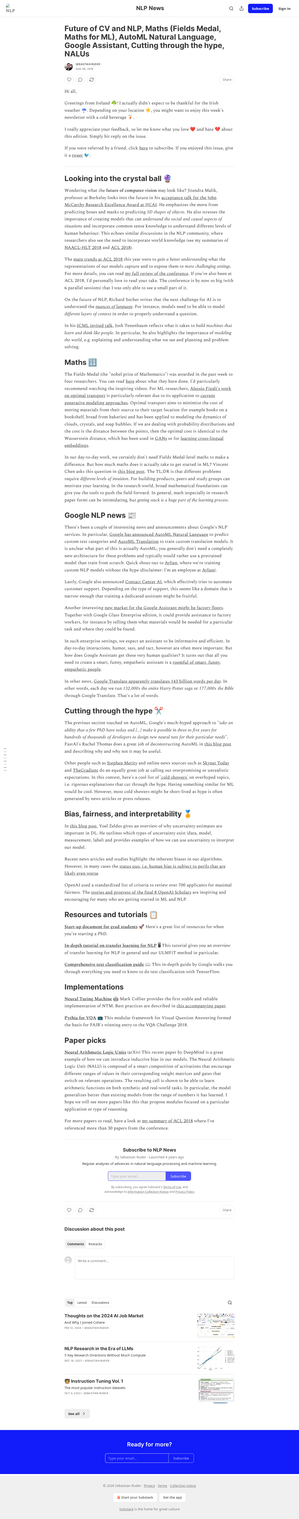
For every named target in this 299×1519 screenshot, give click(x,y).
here (143, 148)
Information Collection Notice (148, 1191)
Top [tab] (70, 1302)
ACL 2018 (121, 247)
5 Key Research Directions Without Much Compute (105, 1355)
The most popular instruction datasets (94, 1387)
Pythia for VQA (80, 1018)
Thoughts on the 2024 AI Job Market (103, 1316)
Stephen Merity (122, 763)
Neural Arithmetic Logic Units (95, 1052)
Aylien (171, 562)
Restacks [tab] (95, 1244)
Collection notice (183, 1485)
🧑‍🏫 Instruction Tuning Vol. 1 (93, 1381)
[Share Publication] (241, 8)
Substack (126, 1509)
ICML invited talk (95, 325)
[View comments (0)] (80, 79)
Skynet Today (216, 763)
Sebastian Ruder (88, 64)
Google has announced (131, 534)
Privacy (149, 1485)
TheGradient (85, 770)
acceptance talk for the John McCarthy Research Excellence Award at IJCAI (140, 201)
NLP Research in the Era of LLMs (98, 1348)
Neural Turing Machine (88, 999)
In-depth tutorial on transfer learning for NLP (110, 945)
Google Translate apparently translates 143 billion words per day (157, 681)
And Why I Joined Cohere (84, 1322)
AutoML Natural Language (181, 534)
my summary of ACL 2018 (167, 1121)
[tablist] (84, 1244)
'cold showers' (174, 777)
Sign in (284, 8)
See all (74, 1413)
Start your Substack (137, 1497)
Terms (162, 1485)
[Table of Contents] (5, 760)
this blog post (131, 471)
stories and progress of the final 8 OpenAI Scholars (141, 892)
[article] (149, 1325)
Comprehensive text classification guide (104, 964)
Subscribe (260, 8)
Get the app (172, 1497)
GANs (161, 438)
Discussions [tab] (100, 1302)
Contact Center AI (143, 581)
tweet (77, 155)
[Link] (58, 178)
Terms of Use (172, 1187)
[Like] (69, 79)
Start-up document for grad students (101, 926)
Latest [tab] (82, 1302)
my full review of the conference (156, 273)
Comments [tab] (75, 1244)
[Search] (231, 8)
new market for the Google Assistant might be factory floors (164, 607)
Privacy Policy (184, 1191)
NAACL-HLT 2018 (82, 247)
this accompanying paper (201, 1006)
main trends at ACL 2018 (98, 259)
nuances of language (114, 306)
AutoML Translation (138, 541)
